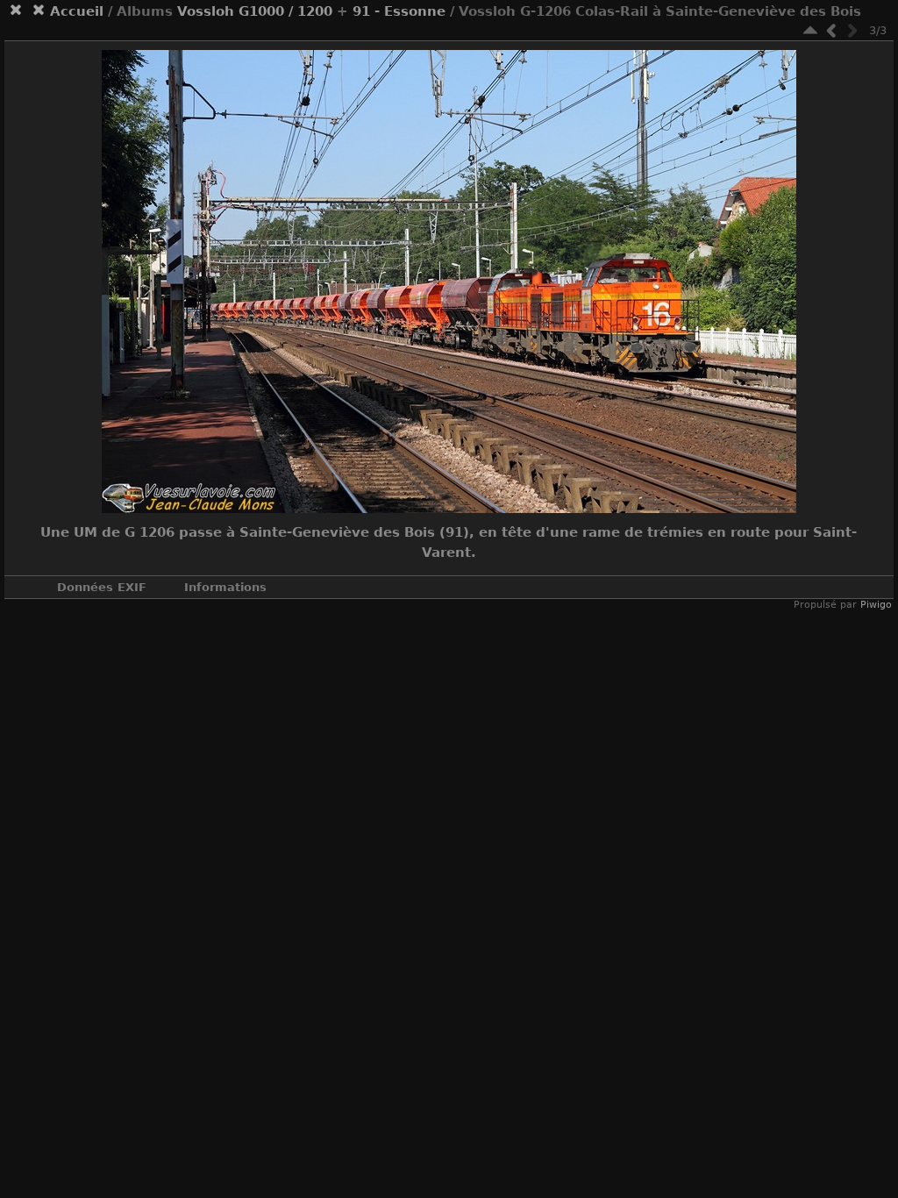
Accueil (76, 11)
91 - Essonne (399, 11)
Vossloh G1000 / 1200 (254, 11)
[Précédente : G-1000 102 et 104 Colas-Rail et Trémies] (831, 30)
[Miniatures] (810, 30)
